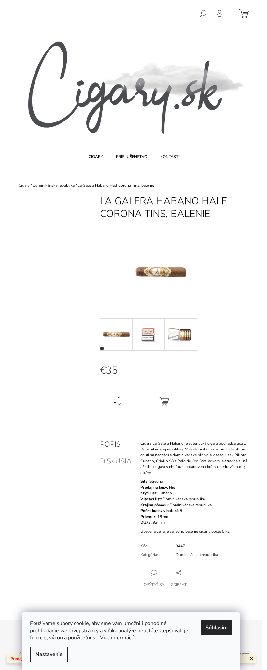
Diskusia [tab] (116, 461)
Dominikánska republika (197, 554)
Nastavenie (49, 654)
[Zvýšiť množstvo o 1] (119, 397)
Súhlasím (216, 627)
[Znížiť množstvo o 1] (119, 404)
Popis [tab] (110, 444)
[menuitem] (95, 157)
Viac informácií (117, 637)
